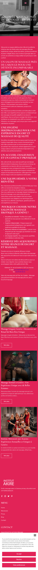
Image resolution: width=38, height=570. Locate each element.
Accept (19, 554)
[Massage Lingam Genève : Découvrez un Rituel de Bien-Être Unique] (19, 312)
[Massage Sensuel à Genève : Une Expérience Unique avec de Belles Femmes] (19, 366)
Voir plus (6, 345)
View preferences (19, 565)
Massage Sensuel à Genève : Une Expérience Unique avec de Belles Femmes (15, 385)
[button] (35, 535)
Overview (9, 278)
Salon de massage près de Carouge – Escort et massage (19, 19)
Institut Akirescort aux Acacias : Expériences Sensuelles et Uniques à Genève (16, 441)
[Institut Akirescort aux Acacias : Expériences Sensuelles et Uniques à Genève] (19, 422)
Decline (19, 560)
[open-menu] (33, 3)
